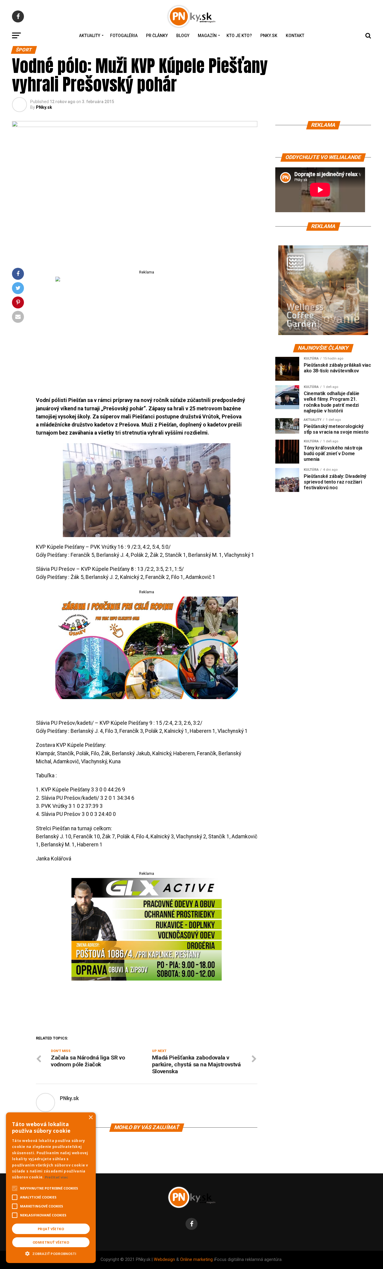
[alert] (51, 1187)
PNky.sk (268, 35)
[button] (51, 1252)
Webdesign (164, 1259)
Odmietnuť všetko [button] (51, 1242)
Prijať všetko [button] (51, 1229)
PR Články (157, 35)
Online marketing (196, 1259)
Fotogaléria (124, 35)
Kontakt (295, 35)
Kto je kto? (239, 35)
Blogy (182, 35)
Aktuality (89, 35)
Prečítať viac (56, 1177)
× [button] (90, 1117)
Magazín (207, 35)
